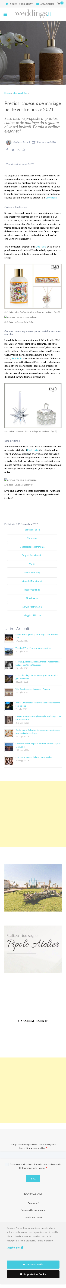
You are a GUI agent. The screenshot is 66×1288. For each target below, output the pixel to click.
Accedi (14, 4)
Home (7, 93)
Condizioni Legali (33, 1217)
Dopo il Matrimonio (32, 555)
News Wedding (32, 572)
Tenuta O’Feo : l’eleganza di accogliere (33, 648)
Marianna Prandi (21, 142)
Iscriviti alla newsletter (33, 1148)
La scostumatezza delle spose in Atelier (33, 757)
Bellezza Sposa (32, 529)
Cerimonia (32, 538)
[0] (58, 4)
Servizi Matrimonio (32, 606)
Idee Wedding (20, 93)
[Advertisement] (33, 814)
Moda (32, 564)
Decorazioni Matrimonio (32, 546)
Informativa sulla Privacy (32, 1168)
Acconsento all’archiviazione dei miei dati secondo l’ (35, 1166)
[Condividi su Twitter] (12, 152)
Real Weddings (32, 589)
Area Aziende (47, 4)
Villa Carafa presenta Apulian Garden (32, 689)
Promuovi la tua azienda (33, 1210)
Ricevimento (32, 598)
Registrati (27, 4)
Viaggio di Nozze (32, 615)
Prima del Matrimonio (32, 581)
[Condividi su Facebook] (7, 152)
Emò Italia (51, 197)
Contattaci (33, 1203)
